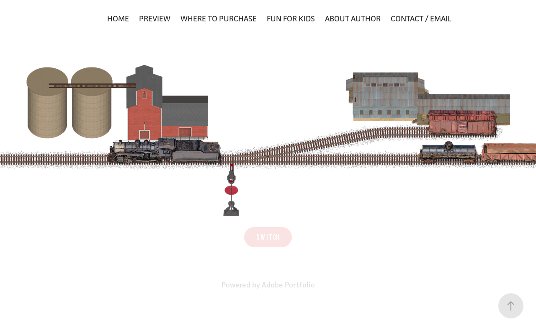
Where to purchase (218, 18)
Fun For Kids (291, 18)
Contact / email (421, 18)
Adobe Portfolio (288, 285)
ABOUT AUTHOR (353, 18)
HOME (118, 18)
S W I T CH (268, 237)
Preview (154, 18)
